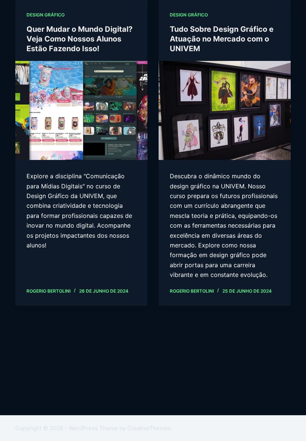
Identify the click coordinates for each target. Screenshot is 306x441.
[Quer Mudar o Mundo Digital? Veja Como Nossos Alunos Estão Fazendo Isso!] (81, 110)
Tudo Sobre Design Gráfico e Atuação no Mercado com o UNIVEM (222, 39)
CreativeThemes (149, 428)
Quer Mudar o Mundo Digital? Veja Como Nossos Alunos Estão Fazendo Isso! (79, 39)
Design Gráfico (45, 15)
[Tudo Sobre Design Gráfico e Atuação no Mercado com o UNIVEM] (225, 110)
